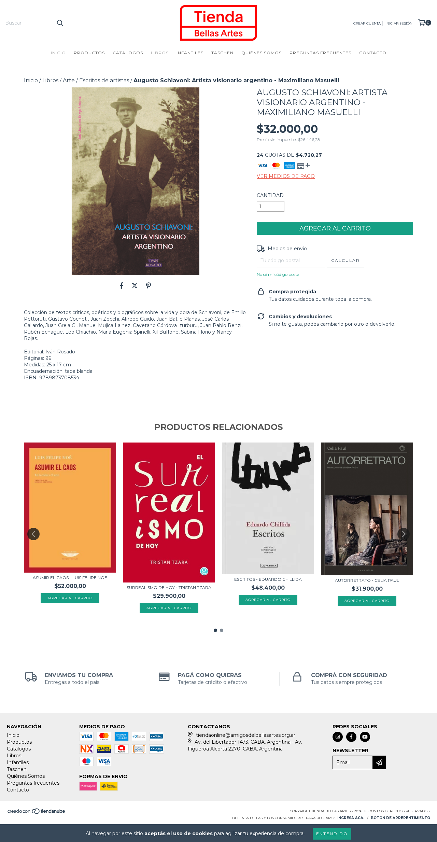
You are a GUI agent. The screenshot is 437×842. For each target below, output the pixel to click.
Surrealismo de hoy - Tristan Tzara (169, 587)
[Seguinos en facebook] (351, 737)
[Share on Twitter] (134, 285)
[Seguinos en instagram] (338, 737)
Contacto (372, 52)
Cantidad (270, 195)
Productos (89, 52)
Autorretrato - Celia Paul (367, 580)
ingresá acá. (350, 818)
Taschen (222, 52)
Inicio (58, 52)
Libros (160, 52)
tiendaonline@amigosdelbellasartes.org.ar (245, 735)
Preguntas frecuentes (320, 52)
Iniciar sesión (398, 23)
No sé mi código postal (278, 274)
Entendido (332, 833)
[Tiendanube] (37, 813)
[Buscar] (60, 23)
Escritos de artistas (104, 80)
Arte (69, 80)
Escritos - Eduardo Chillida (268, 579)
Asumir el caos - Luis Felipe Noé (70, 577)
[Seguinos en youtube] (365, 737)
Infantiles (190, 52)
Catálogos (128, 52)
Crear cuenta (367, 23)
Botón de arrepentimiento (400, 818)
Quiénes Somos (261, 52)
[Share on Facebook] (121, 285)
